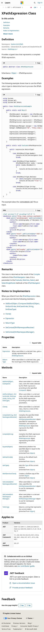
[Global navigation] (2, 3)
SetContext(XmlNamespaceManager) (20, 332)
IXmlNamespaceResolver (27, 419)
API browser (17, 7)
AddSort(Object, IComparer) (16, 303)
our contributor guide (25, 566)
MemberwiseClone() (9, 474)
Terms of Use (6, 629)
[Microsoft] (22, 2)
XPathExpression (29, 296)
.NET (8, 7)
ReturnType (10, 323)
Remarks (6, 28)
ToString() (6, 507)
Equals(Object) (7, 447)
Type (26, 465)
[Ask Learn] (31, 7)
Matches (26, 280)
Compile (36, 274)
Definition (6, 22)
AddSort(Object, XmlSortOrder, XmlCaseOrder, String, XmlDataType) (23, 306)
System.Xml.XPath (17, 44)
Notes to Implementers (11, 31)
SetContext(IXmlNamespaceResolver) (20, 327)
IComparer (22, 390)
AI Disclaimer (6, 623)
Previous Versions (19, 623)
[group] (22, 147)
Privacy (13, 626)
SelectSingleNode (8, 283)
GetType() (6, 465)
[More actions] (40, 7)
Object (13, 73)
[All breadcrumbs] (3, 7)
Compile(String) (8, 434)
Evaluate (18, 280)
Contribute (5, 626)
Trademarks (17, 629)
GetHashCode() (8, 457)
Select (32, 280)
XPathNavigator (19, 277)
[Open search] (35, 3)
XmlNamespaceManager (27, 499)
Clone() (8, 314)
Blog (29, 623)
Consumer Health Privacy (28, 626)
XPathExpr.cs (12, 49)
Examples (6, 25)
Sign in (40, 3)
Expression (10, 318)
